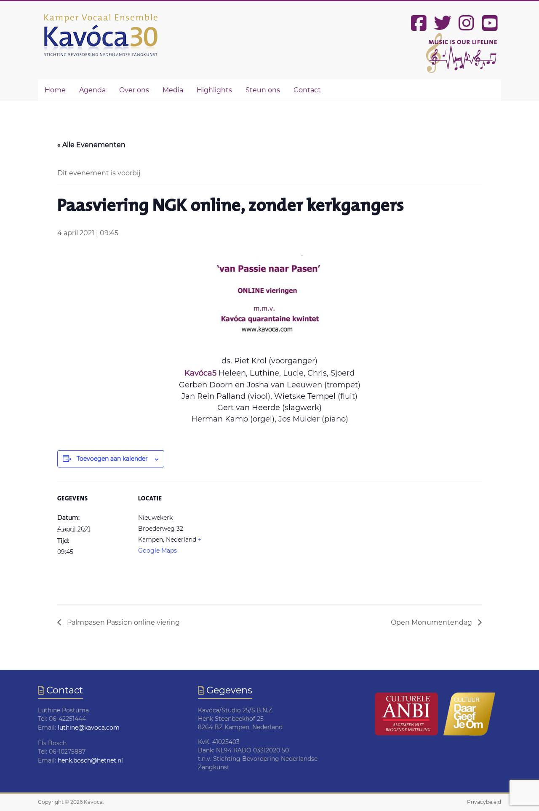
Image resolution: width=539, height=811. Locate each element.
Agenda (92, 90)
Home (55, 90)
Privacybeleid (484, 802)
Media (173, 90)
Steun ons (262, 90)
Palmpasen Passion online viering (122, 622)
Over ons (134, 90)
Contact (307, 90)
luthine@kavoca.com (89, 727)
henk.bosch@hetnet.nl (90, 760)
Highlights (214, 90)
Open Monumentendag (432, 622)
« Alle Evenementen (91, 145)
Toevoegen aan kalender (112, 458)
